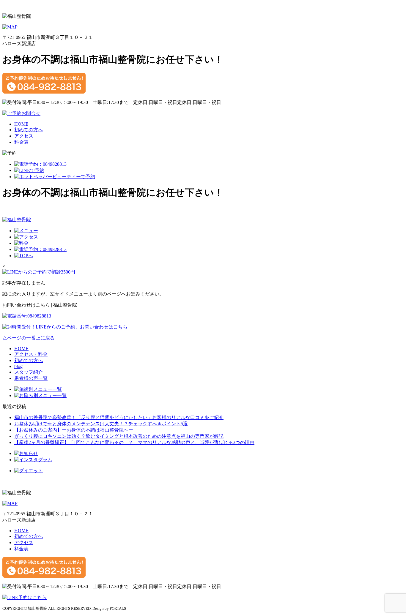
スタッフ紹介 (28, 372)
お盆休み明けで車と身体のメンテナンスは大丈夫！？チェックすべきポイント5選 (101, 423)
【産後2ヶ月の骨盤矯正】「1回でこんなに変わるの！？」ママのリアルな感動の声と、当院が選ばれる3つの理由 (134, 442)
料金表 (21, 142)
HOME (21, 124)
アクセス (23, 135)
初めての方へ (28, 129)
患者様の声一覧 (31, 378)
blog (18, 366)
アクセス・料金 (31, 354)
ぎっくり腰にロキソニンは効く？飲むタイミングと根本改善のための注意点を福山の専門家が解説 (119, 436)
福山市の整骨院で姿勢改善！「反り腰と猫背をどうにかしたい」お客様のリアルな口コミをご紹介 (119, 417)
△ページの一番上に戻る (28, 337)
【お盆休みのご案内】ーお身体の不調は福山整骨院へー (73, 429)
